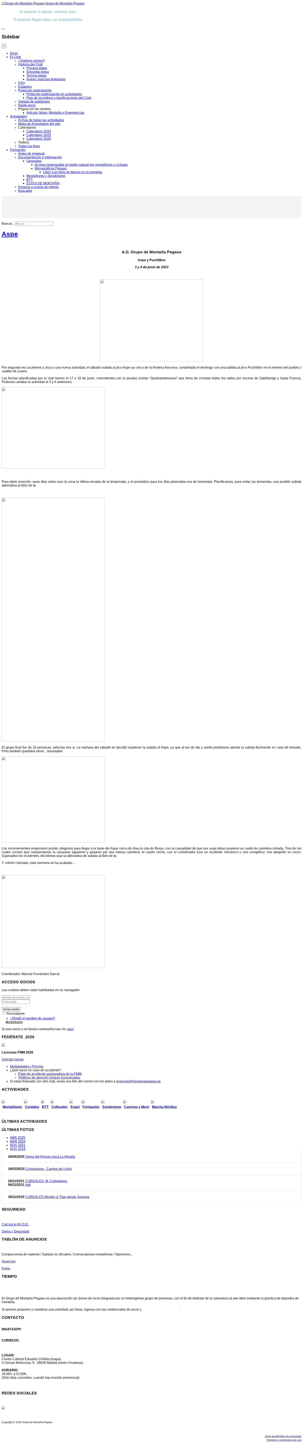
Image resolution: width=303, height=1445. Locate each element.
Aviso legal (271, 1436)
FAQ (21, 83)
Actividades (18, 116)
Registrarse (14, 1022)
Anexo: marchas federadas (46, 79)
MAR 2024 (18, 1141)
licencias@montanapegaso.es (138, 1081)
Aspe (10, 234)
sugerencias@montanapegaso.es (26, 1348)
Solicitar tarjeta (12, 1059)
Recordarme (15, 1013)
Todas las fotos (29, 146)
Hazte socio (26, 105)
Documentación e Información (40, 157)
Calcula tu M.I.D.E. (15, 1224)
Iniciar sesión (11, 1009)
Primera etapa (36, 68)
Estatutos (25, 86)
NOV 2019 (17, 1149)
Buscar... (8, 223)
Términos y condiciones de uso (284, 1440)
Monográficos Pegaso (51, 168)
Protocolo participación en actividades (54, 94)
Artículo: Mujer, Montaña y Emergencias (55, 112)
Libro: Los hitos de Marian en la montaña (72, 172)
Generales (34, 161)
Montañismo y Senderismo (45, 176)
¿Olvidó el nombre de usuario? (32, 1018)
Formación (18, 150)
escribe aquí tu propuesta (160, 1309)
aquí (70, 1029)
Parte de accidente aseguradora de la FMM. (50, 1074)
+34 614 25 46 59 (14, 1333)
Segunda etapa (37, 72)
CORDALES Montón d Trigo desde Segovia (57, 1197)
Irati (28, 1184)
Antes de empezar (31, 153)
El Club (15, 57)
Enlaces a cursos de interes (38, 187)
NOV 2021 (17, 1145)
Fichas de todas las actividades (41, 120)
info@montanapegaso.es (20, 1344)
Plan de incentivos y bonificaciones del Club (58, 98)
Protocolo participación (35, 90)
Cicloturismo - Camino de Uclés (48, 1169)
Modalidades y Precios (26, 1066)
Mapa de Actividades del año (39, 124)
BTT (29, 179)
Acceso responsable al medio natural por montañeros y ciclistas (81, 164)
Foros (6, 1268)
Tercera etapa (36, 75)
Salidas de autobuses (34, 101)
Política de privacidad (289, 1436)
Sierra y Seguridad (15, 1231)
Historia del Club (30, 64)
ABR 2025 (17, 1137)
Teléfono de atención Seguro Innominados (49, 1077)
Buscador (25, 190)
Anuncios (8, 1261)
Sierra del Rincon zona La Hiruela (50, 1156)
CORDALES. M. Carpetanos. (46, 1181)
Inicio (14, 53)
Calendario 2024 (38, 131)
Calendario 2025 (38, 135)
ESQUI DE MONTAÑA (43, 183)
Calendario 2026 (38, 138)
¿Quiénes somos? (31, 60)
